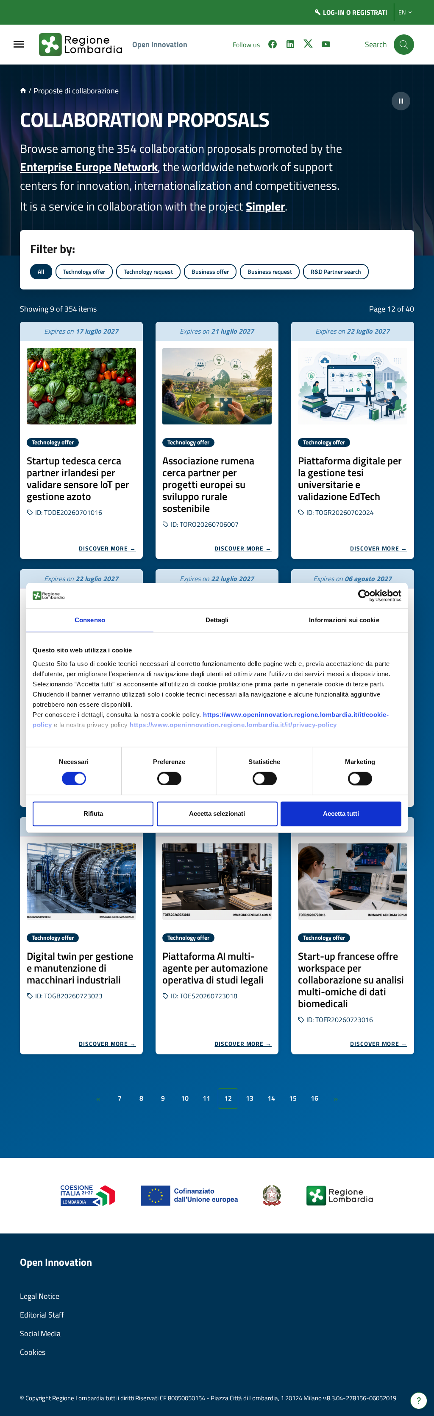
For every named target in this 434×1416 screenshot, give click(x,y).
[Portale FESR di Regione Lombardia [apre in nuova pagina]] (88, 1195)
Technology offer (84, 271)
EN (402, 12)
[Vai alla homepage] (23, 90)
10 (185, 1098)
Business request (270, 271)
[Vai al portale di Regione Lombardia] (85, 44)
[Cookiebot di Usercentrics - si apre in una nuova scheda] (364, 595)
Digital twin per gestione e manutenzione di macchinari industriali (80, 967)
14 (271, 1098)
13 (249, 1098)
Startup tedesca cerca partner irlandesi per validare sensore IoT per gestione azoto (78, 478)
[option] (81, 440)
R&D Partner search (336, 271)
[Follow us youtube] (326, 45)
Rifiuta (93, 814)
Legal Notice (39, 1296)
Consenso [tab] (90, 620)
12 (228, 1098)
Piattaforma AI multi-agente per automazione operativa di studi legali (215, 967)
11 (206, 1098)
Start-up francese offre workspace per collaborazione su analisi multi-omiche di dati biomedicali (351, 979)
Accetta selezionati (217, 814)
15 (293, 1098)
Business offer (210, 271)
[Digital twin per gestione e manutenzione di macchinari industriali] (81, 881)
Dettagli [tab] (217, 620)
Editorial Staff (42, 1314)
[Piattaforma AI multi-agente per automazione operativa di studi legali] (217, 881)
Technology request (148, 271)
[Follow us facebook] (272, 45)
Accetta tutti (341, 814)
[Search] (404, 44)
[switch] (169, 778)
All (41, 271)
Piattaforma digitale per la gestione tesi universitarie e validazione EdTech (350, 478)
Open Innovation (159, 44)
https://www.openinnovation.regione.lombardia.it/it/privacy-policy (233, 724)
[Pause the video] (401, 101)
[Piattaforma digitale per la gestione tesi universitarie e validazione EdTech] (352, 386)
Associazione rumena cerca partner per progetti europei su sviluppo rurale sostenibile (208, 484)
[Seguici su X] (308, 45)
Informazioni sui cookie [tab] (344, 620)
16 (314, 1098)
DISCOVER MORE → (107, 548)
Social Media (40, 1333)
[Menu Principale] (18, 45)
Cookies (32, 1352)
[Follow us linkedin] (290, 45)
